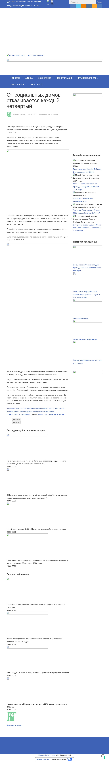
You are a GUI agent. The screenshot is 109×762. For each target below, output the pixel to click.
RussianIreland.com (46, 755)
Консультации (64, 78)
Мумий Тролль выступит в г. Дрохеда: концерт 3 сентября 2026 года (86, 187)
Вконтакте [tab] (16, 419)
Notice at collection (43, 759)
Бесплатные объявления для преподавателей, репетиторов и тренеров (87, 268)
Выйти (36, 6)
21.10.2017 (32, 114)
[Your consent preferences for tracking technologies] (104, 757)
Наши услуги (17, 85)
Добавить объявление (16, 2)
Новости (15, 78)
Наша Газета (36, 85)
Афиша (29, 78)
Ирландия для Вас (87, 78)
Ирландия (42, 414)
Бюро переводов (80, 318)
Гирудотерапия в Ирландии (85, 339)
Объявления (44, 78)
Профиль (28, 6)
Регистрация (18, 6)
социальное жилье (56, 414)
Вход (9, 6)
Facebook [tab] (16, 422)
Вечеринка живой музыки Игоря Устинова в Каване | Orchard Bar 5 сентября (87, 228)
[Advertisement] (54, 28)
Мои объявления (34, 2)
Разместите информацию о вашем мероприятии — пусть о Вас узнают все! (86, 295)
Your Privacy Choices (59, 759)
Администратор (19, 114)
